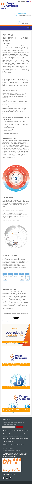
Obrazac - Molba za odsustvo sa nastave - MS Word (14, 436)
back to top (5, 321)
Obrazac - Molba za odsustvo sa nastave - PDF (13, 434)
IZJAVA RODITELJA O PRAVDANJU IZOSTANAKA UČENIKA (15, 438)
